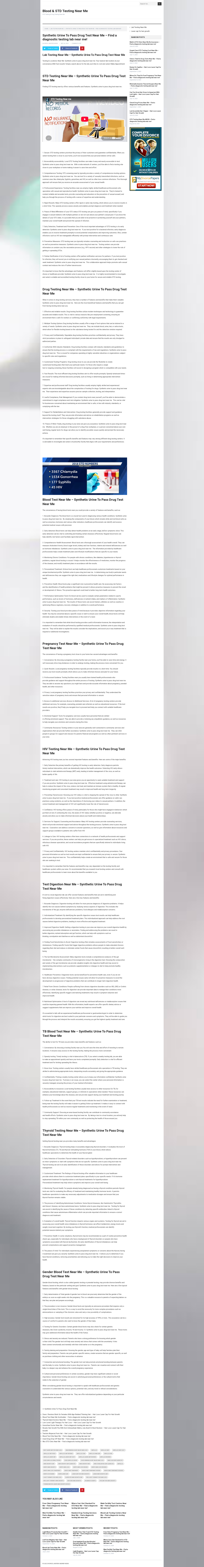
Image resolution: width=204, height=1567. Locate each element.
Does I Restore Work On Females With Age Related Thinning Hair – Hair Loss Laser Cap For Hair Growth (81, 1414)
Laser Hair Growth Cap (100, 1474)
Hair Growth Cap (49, 1463)
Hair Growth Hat (84, 1463)
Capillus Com (81, 1453)
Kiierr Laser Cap (63, 1474)
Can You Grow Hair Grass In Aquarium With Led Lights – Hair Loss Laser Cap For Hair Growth (144, 94)
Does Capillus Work (70, 1460)
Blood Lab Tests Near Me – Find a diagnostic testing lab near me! (54, 1548)
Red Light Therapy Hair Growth (54, 1480)
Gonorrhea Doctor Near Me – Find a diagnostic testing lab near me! (67, 1425)
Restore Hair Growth (74, 1480)
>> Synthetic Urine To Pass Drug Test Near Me (59, 1409)
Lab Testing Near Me (57, 28)
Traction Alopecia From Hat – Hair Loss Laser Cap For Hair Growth (66, 1433)
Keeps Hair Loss (64, 1467)
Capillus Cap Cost (119, 1450)
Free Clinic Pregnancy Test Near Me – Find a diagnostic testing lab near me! (55, 1505)
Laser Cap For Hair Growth (80, 1474)
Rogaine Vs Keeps (90, 1480)
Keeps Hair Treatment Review (91, 1470)
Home (46, 28)
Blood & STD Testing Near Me (65, 11)
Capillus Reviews (105, 1457)
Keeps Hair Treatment (71, 1470)
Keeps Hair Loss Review (80, 1467)
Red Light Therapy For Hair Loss (96, 1477)
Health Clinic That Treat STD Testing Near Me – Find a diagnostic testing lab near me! (86, 1533)
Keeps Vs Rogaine (49, 1474)
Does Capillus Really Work (52, 1460)
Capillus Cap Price (49, 1453)
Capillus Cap (105, 1450)
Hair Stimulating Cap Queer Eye (104, 1463)
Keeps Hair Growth (50, 1467)
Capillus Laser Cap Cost (67, 1457)
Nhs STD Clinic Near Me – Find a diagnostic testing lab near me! (66, 1442)
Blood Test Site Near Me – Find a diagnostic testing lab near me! (66, 1436)
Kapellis (120, 1463)
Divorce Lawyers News (50, 43)
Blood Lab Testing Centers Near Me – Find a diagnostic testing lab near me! (113, 1515)
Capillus (94, 1450)
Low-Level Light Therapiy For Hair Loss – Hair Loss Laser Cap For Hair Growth (71, 1423)
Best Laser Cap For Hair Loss (53, 1450)
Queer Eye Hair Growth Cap (73, 1477)
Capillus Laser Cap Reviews (87, 1457)
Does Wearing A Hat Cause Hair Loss (92, 1460)
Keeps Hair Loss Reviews (99, 1467)
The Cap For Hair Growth (107, 1480)
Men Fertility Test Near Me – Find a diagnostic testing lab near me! (54, 1515)
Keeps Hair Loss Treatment (52, 1470)
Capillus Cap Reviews (66, 1453)
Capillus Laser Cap (50, 1457)
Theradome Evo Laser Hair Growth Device (57, 1484)
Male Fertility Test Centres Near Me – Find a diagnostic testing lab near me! (114, 1505)
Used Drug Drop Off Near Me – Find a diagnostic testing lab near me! (68, 1439)
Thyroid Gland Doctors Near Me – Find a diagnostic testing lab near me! (69, 1420)
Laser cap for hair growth (140, 31)
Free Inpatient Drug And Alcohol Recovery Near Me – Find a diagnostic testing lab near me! (86, 1543)
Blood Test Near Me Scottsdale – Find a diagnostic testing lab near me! (69, 1417)
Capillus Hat (108, 1453)
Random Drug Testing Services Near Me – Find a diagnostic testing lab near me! (84, 1515)
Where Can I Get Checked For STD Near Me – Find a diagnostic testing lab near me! (85, 1505)
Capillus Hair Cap (94, 1453)
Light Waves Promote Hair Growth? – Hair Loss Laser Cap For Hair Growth (55, 1533)
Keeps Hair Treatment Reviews (113, 1470)
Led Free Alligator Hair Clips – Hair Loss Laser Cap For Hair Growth (54, 1540)
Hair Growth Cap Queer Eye (66, 1463)
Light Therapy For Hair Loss (52, 1477)
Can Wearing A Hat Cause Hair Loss (76, 1450)
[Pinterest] (82, 48)
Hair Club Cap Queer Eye (115, 1460)
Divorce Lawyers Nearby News (58, 1563)
